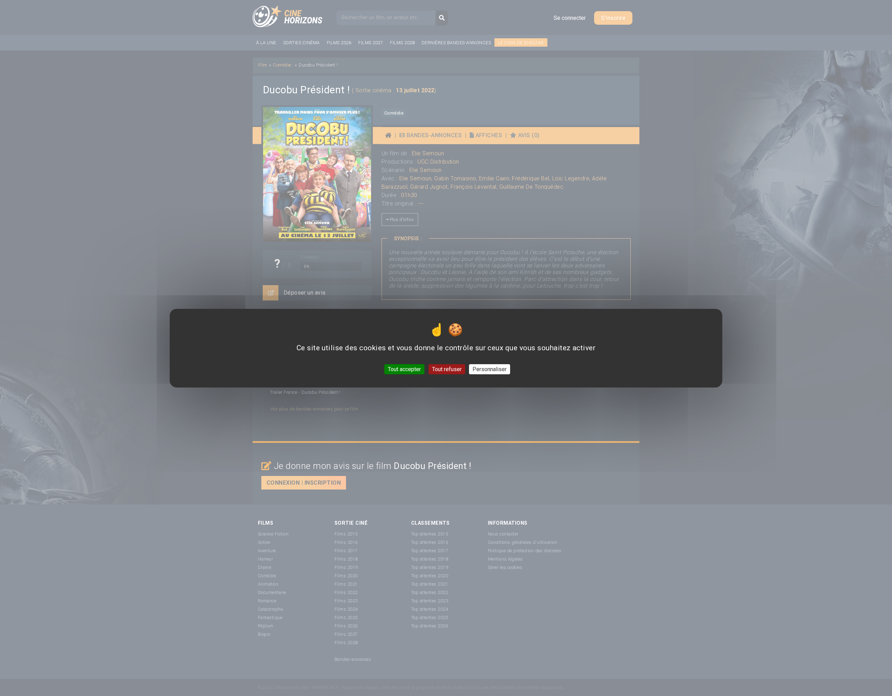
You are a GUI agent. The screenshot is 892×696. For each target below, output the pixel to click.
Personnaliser (489, 369)
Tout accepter (404, 369)
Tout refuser (447, 369)
